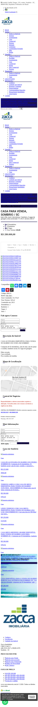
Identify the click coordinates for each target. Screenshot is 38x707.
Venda (7, 32)
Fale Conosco (9, 665)
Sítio (10, 50)
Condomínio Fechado (16, 48)
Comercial (12, 41)
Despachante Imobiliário (17, 92)
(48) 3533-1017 (4, 412)
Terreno (11, 36)
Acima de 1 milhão (11, 681)
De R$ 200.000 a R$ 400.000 (15, 677)
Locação (8, 54)
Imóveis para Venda (11, 99)
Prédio (11, 52)
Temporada (8, 71)
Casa (10, 39)
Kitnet (11, 65)
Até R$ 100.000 (10, 673)
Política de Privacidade (12, 663)
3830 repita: (5, 444)
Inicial (7, 30)
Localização (9, 639)
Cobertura (12, 47)
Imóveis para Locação (25, 99)
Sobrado (11, 45)
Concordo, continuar (32, 697)
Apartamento (13, 37)
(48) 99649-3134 (14, 412)
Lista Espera (13, 94)
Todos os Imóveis (14, 34)
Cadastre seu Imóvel (15, 84)
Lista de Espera (10, 79)
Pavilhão (11, 58)
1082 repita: (22, 328)
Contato (7, 96)
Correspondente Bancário (17, 90)
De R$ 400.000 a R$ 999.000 (15, 679)
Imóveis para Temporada (9, 101)
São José (9, 295)
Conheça (12, 83)
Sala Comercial (14, 67)
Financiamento (13, 88)
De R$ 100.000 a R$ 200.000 (15, 675)
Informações (9, 80)
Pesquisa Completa (15, 86)
